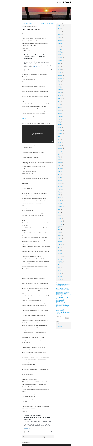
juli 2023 (59, 81)
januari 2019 (59, 163)
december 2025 (60, 37)
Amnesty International (63, 284)
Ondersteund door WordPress (55, 445)
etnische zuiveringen (61, 289)
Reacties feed (60, 326)
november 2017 (60, 185)
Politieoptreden (59, 305)
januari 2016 (59, 218)
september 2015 (60, 224)
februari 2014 (60, 253)
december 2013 (60, 256)
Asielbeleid (59, 285)
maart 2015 (59, 233)
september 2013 (60, 261)
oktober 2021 (60, 113)
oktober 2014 (60, 241)
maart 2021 (59, 124)
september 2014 (60, 242)
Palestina (58, 304)
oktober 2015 (60, 223)
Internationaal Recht (65, 294)
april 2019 (59, 159)
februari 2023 (60, 89)
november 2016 (60, 203)
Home (24, 5)
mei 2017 (59, 194)
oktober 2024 (60, 58)
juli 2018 (59, 172)
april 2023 (59, 86)
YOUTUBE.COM (25, 118)
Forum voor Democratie (64, 291)
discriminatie (60, 288)
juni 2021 (59, 119)
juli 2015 (59, 227)
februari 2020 (60, 144)
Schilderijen (32, 5)
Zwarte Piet (58, 313)
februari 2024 (60, 70)
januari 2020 (59, 145)
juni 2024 (59, 64)
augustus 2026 (60, 25)
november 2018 (60, 166)
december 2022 (60, 92)
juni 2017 (59, 192)
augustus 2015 (60, 226)
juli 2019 (59, 154)
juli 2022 (59, 99)
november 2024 (60, 57)
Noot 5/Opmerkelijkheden (27, 23)
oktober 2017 (60, 186)
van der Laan (67, 308)
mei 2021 (59, 121)
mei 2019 (59, 157)
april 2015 (59, 232)
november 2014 (60, 239)
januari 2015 (59, 236)
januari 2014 (59, 255)
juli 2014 (59, 245)
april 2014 (59, 250)
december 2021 (60, 110)
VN (64, 310)
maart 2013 (59, 270)
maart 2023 (59, 87)
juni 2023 (59, 83)
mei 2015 (59, 230)
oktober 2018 (60, 168)
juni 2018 (59, 174)
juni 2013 (59, 265)
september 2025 (60, 42)
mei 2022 (59, 102)
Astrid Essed (64, 2)
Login (58, 323)
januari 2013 (59, 273)
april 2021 (59, 122)
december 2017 (60, 183)
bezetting (64, 285)
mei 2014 (59, 249)
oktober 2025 (60, 40)
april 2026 (59, 31)
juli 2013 (59, 264)
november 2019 (60, 148)
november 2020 (60, 130)
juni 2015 (59, 229)
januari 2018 (59, 182)
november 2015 (60, 221)
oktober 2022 (60, 95)
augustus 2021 (60, 116)
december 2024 (60, 55)
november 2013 (60, 258)
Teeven (57, 306)
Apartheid (68, 284)
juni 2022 (59, 101)
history (62, 292)
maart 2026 (59, 32)
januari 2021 (59, 127)
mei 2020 (59, 139)
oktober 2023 (60, 77)
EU (68, 289)
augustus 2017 (60, 189)
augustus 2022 (60, 98)
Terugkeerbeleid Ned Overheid (62, 307)
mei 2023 (59, 84)
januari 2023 (59, 90)
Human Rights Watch (59, 293)
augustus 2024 (60, 61)
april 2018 (59, 177)
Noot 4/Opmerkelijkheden (31, 29)
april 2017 (59, 195)
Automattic (68, 445)
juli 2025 (59, 45)
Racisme (66, 305)
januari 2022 (59, 109)
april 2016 (59, 214)
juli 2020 (59, 136)
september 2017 (60, 188)
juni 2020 (59, 137)
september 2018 (60, 169)
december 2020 (60, 128)
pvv (63, 305)
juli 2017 (59, 191)
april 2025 (59, 49)
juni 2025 (59, 46)
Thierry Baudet (63, 308)
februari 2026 (60, 34)
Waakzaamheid (61, 312)
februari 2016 (60, 217)
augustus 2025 (60, 43)
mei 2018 (59, 175)
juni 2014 (59, 247)
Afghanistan (58, 284)
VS (66, 311)
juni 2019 (59, 156)
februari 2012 (60, 277)
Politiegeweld (63, 304)
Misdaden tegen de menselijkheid (61, 299)
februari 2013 (60, 271)
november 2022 (60, 93)
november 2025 (60, 39)
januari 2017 (59, 200)
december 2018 (60, 165)
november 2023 (60, 75)
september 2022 (60, 96)
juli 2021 (59, 118)
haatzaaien (58, 292)
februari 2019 (60, 162)
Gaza (69, 291)
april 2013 (59, 268)
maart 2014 (59, 252)
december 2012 (60, 274)
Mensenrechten (62, 297)
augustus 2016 (60, 207)
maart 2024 (59, 69)
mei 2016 (59, 212)
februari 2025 (60, 52)
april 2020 (59, 140)
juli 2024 (59, 63)
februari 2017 (60, 198)
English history (67, 288)
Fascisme (58, 291)
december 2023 (60, 74)
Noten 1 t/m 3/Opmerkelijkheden (47, 23)
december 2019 (60, 147)
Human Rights (67, 292)
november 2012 (60, 276)
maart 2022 (59, 105)
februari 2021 (60, 125)
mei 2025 (59, 48)
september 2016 (60, 206)
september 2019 (60, 151)
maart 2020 (59, 142)
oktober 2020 (60, 131)
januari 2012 (59, 279)
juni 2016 (59, 210)
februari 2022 (60, 107)
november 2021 (60, 112)
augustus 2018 (60, 171)
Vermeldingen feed (60, 324)
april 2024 (59, 67)
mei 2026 (59, 29)
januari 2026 (59, 35)
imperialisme (66, 293)
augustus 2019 (60, 153)
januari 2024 (59, 72)
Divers (32, 436)
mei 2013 (59, 267)
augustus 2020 (60, 134)
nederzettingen (59, 301)
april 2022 (59, 104)
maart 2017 (59, 197)
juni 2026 (59, 28)
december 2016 (60, 201)
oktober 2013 (60, 259)
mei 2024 (59, 66)
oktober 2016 (60, 204)
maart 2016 (59, 215)
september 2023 (60, 78)
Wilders (68, 312)
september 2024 (60, 60)
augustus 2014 (60, 244)
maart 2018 (59, 179)
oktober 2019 (60, 150)
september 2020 (60, 133)
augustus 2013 (60, 262)
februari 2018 (60, 180)
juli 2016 (59, 209)
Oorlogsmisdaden (61, 303)
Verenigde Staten (60, 309)
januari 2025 (59, 54)
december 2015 (60, 220)
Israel (62, 296)
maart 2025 (59, 51)
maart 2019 (59, 160)
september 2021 (60, 115)
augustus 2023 (60, 80)
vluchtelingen (60, 311)
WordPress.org (60, 327)
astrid (25, 26)
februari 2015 (60, 235)
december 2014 (60, 238)
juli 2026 (59, 26)
